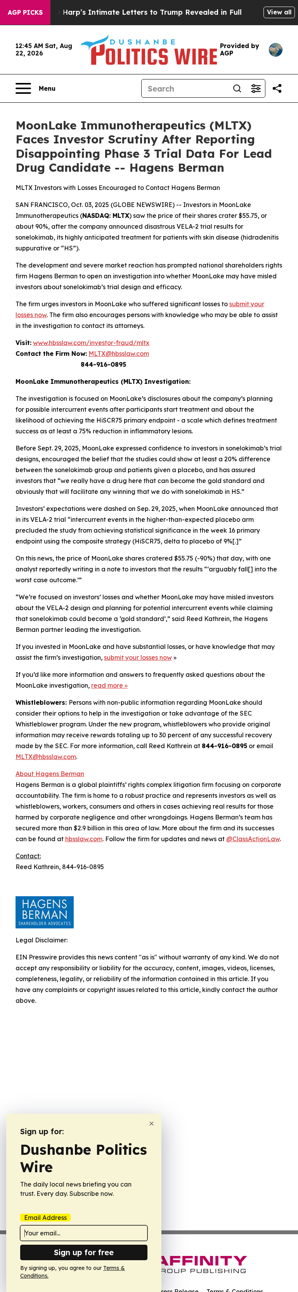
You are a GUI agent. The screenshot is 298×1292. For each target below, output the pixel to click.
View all (279, 12)
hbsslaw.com (83, 839)
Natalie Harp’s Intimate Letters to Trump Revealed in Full (138, 12)
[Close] (151, 1123)
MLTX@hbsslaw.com (118, 353)
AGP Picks (25, 12)
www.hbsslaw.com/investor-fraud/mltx (91, 343)
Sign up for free (84, 1252)
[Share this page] (277, 88)
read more (107, 685)
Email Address (45, 1217)
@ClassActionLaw (253, 839)
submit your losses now (138, 657)
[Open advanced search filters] (255, 88)
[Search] (237, 88)
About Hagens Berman (50, 774)
